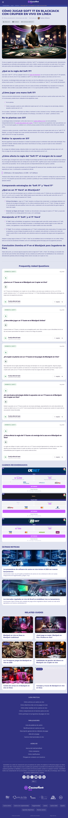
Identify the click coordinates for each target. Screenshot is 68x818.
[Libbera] (43, 797)
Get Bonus (34, 486)
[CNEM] (33, 797)
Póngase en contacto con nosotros (34, 757)
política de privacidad (35, 815)
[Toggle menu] (3, 2)
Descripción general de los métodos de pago (34, 731)
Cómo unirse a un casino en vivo (34, 702)
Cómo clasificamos (34, 754)
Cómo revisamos (34, 751)
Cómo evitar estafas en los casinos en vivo (34, 708)
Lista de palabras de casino (34, 725)
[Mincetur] (7, 797)
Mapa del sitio (53, 815)
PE (33, 781)
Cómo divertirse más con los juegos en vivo (34, 705)
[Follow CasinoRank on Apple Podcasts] (44, 777)
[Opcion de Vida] (20, 797)
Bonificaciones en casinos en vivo (34, 728)
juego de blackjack (35, 74)
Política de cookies (16, 815)
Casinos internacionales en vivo (34, 737)
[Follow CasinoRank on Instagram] (28, 777)
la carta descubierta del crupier (24, 123)
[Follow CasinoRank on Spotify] (40, 777)
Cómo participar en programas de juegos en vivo (34, 714)
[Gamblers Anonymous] (53, 797)
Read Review (34, 489)
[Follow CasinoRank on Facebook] (24, 777)
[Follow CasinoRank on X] (32, 777)
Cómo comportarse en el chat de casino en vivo (34, 711)
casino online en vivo (39, 121)
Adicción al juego (34, 734)
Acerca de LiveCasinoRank (34, 748)
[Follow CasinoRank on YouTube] (36, 777)
